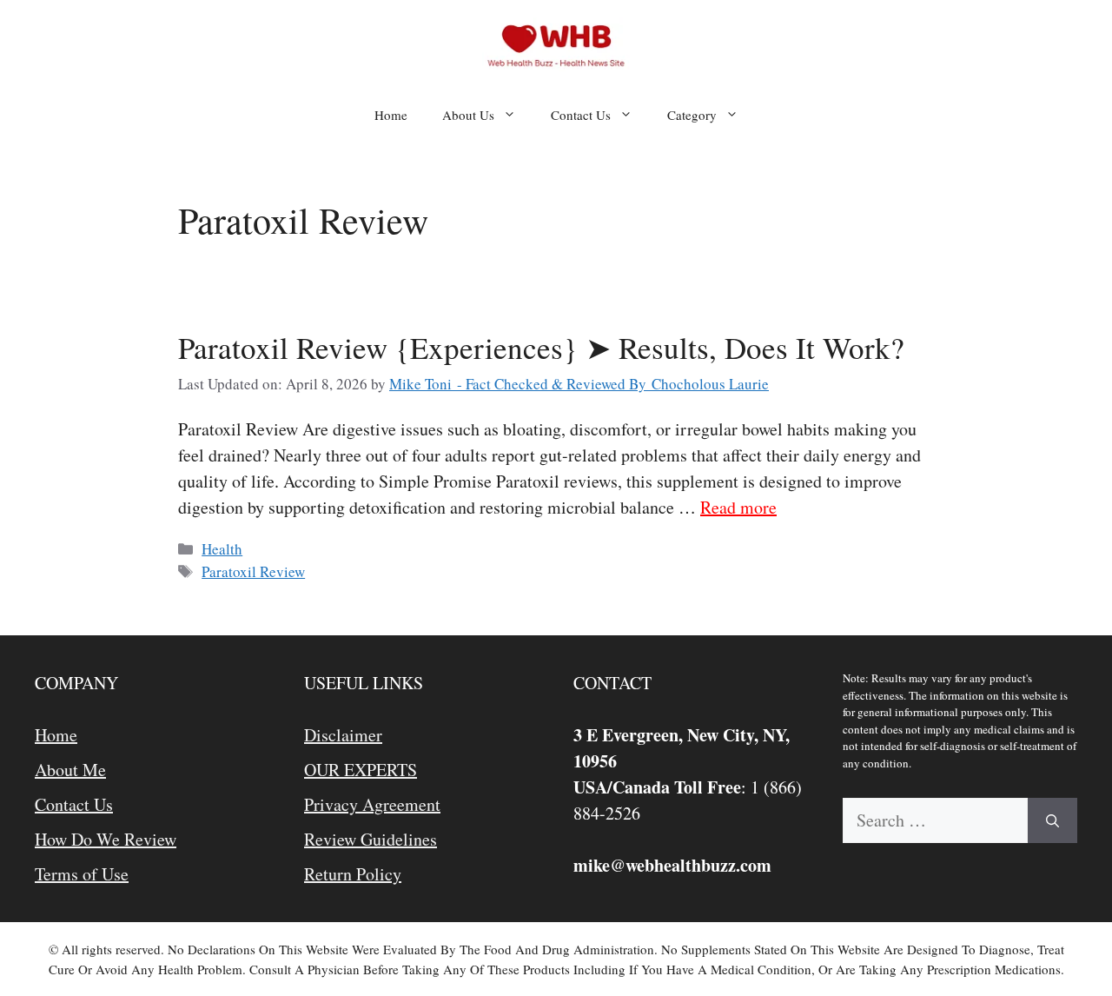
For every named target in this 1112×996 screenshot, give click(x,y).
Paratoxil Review (253, 571)
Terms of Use (82, 874)
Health (222, 549)
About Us (468, 114)
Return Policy (352, 874)
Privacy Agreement (372, 804)
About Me (70, 769)
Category (692, 114)
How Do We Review (105, 839)
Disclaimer (343, 735)
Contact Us (581, 114)
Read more (738, 507)
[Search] (1052, 820)
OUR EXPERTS (360, 769)
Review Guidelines (370, 839)
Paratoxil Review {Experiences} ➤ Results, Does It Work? (541, 347)
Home (390, 114)
